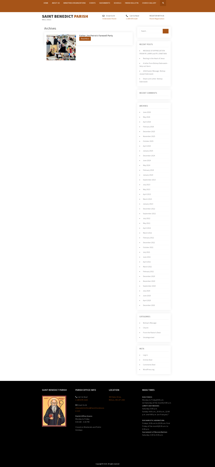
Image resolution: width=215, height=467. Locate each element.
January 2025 (148, 151)
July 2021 (146, 252)
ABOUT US (56, 3)
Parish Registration (156, 19)
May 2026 (146, 117)
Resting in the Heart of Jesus (154, 58)
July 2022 (146, 218)
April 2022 (147, 228)
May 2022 (146, 223)
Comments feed (149, 364)
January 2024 (148, 175)
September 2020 (149, 286)
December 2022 (149, 209)
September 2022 (149, 213)
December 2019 (149, 305)
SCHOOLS (117, 3)
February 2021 (148, 271)
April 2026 (147, 122)
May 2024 (146, 165)
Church (145, 328)
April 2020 (147, 300)
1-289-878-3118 (131, 19)
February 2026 (148, 127)
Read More (85, 38)
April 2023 (147, 194)
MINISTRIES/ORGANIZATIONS (74, 3)
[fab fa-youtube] (167, 9)
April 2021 (147, 262)
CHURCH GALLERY (149, 3)
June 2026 (147, 112)
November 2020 (149, 281)
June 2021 (147, 257)
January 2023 (148, 204)
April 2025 (147, 146)
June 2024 (147, 160)
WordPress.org (148, 369)
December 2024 (149, 155)
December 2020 (149, 276)
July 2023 (146, 184)
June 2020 (147, 295)
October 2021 (148, 247)
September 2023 (149, 180)
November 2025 (149, 136)
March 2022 (147, 233)
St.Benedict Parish (109, 19)
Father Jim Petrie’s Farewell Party (96, 35)
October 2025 (148, 141)
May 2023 (146, 189)
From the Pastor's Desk (152, 332)
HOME (46, 3)
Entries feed (147, 360)
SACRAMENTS (104, 3)
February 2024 (148, 170)
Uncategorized (148, 337)
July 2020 (146, 291)
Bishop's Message (149, 323)
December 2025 (149, 131)
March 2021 (147, 266)
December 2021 (149, 242)
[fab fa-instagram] (171, 9)
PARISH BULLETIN (131, 3)
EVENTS (92, 3)
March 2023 (147, 199)
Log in (145, 355)
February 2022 (148, 238)
